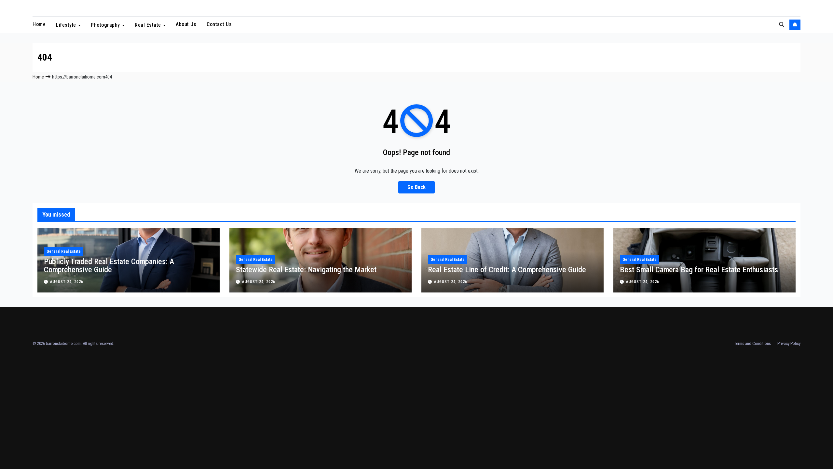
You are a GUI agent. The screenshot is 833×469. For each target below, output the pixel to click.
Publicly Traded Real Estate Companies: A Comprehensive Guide (109, 265)
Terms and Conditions (752, 343)
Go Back (416, 187)
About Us (186, 24)
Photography (106, 25)
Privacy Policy (788, 343)
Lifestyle (66, 25)
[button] (781, 24)
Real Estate (148, 25)
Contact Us (219, 24)
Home (39, 24)
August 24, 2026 (66, 281)
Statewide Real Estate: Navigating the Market (306, 269)
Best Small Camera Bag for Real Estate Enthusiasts (699, 269)
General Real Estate (64, 251)
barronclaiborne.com (63, 343)
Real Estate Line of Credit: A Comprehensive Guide (507, 269)
